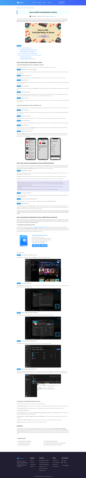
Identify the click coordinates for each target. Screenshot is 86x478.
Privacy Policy (55, 460)
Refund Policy (55, 464)
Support (44, 2)
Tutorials (49, 2)
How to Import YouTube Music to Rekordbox (50, 441)
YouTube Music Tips (52, 16)
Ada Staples (34, 16)
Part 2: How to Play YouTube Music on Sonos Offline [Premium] (27, 53)
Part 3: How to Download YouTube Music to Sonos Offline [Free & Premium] (29, 55)
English (64, 460)
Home (19, 7)
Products (34, 2)
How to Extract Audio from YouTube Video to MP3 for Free (53, 444)
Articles (22, 7)
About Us (31, 460)
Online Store (62, 2)
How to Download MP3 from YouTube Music (25, 441)
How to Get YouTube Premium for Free (24, 444)
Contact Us (32, 462)
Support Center (33, 464)
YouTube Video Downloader (44, 464)
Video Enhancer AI (42, 470)
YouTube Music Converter (43, 462)
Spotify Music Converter (43, 468)
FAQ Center (32, 466)
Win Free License (56, 466)
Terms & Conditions (56, 462)
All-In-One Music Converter (44, 460)
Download (39, 2)
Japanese (65, 462)
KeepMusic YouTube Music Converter (39, 235)
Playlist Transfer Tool (43, 466)
